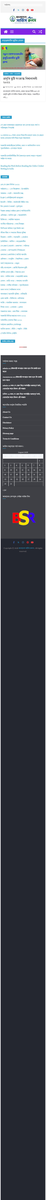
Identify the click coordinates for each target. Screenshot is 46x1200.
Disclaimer (7, 423)
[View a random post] (40, 32)
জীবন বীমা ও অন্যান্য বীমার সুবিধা (13, 233)
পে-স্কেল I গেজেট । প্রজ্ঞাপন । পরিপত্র (15, 246)
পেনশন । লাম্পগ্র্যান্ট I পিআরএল (13, 250)
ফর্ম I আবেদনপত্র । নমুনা (10, 263)
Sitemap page (8, 433)
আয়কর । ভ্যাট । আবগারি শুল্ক (12, 193)
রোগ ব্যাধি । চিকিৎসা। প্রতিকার (12, 298)
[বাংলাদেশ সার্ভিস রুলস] (6, 32)
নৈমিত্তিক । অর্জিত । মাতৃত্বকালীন (12, 74)
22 (40, 474)
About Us (6, 412)
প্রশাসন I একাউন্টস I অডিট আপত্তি (13, 255)
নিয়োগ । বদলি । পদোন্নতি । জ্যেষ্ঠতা (14, 237)
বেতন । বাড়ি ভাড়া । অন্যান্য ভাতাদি (14, 281)
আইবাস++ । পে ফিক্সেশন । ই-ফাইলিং (15, 189)
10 (11, 470)
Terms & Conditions (11, 439)
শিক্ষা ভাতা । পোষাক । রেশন (12, 307)
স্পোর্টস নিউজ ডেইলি (9, 333)
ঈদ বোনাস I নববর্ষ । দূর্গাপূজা (12, 206)
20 (29, 474)
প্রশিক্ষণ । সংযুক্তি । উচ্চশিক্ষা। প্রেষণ (15, 259)
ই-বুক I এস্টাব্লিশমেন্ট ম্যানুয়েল (12, 198)
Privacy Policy (8, 428)
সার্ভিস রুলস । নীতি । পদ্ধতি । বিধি (14, 329)
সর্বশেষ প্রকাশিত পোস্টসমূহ (11, 325)
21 (34, 474)
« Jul (4, 490)
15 (40, 470)
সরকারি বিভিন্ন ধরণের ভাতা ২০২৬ (13, 316)
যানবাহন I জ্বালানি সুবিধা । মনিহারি (14, 294)
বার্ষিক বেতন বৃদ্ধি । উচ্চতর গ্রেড (13, 272)
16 (5, 474)
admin (18, 87)
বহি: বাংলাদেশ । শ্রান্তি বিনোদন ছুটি (14, 268)
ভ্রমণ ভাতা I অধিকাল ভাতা (10, 290)
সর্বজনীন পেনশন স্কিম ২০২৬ (11, 320)
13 (28, 470)
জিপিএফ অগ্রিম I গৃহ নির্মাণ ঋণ (12, 228)
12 (22, 470)
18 (17, 474)
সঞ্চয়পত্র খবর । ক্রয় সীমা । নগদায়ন (14, 311)
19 (22, 474)
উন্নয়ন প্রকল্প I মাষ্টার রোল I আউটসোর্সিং (15, 211)
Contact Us (7, 417)
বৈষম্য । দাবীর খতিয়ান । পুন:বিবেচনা (14, 285)
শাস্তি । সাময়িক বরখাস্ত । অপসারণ (13, 303)
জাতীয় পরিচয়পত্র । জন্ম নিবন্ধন (12, 224)
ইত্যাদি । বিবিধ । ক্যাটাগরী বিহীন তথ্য (14, 202)
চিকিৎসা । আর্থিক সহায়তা (10, 220)
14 (34, 470)
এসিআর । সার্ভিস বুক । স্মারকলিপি (13, 215)
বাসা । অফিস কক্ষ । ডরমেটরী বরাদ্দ (14, 276)
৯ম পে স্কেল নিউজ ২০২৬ (10, 185)
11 (16, 470)
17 (11, 474)
